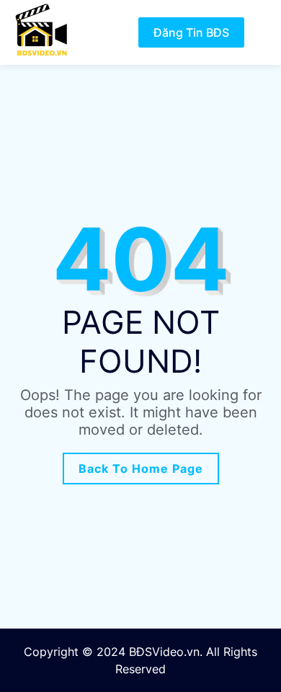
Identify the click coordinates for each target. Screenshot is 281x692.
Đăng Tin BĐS (191, 32)
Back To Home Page (141, 468)
